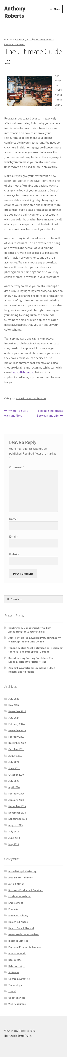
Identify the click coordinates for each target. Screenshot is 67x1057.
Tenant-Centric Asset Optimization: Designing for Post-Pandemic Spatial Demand (35, 649)
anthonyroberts (45, 39)
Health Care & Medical (21, 928)
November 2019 (17, 812)
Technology (15, 985)
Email (13, 536)
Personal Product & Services (24, 947)
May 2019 (13, 844)
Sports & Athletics (19, 978)
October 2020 (16, 774)
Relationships (16, 966)
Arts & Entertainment (20, 877)
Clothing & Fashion (19, 896)
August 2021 (15, 755)
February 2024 (16, 724)
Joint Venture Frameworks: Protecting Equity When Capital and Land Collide (34, 639)
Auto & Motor (16, 884)
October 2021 (16, 749)
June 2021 (14, 768)
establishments (23, 372)
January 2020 (16, 800)
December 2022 (17, 743)
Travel (12, 991)
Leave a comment (14, 44)
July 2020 (13, 781)
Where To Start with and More (16, 413)
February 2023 (16, 736)
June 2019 (14, 838)
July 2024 (13, 717)
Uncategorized (16, 997)
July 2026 (13, 698)
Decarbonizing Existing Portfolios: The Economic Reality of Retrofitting (30, 659)
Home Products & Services (31, 398)
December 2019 (17, 806)
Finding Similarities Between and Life (50, 413)
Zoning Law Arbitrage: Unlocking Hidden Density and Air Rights (31, 669)
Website (14, 554)
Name (14, 519)
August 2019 (15, 825)
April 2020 (14, 787)
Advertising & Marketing (22, 871)
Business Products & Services (25, 890)
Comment (16, 467)
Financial (13, 909)
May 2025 (13, 705)
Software (13, 972)
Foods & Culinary (18, 915)
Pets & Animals (17, 953)
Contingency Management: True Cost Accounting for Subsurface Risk (29, 629)
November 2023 (17, 730)
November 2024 (17, 711)
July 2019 (13, 831)
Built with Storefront (17, 1035)
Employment (15, 902)
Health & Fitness (18, 921)
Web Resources (17, 1004)
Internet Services (18, 940)
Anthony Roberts (14, 12)
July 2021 (13, 762)
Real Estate (15, 959)
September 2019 (17, 818)
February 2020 (16, 793)
